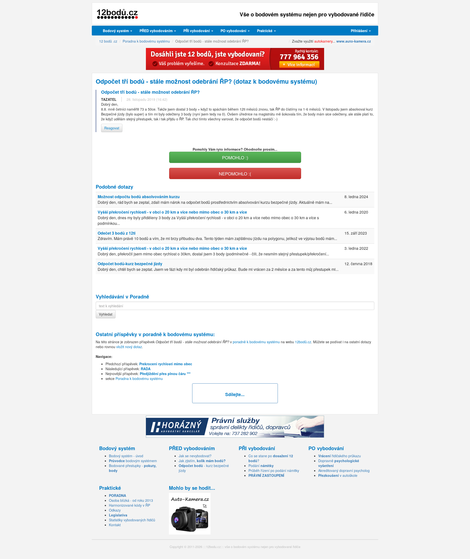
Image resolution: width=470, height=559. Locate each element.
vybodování (197, 30)
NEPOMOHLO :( (235, 173)
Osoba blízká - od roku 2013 (131, 500)
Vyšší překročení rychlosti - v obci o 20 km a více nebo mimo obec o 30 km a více (172, 212)
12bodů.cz (303, 341)
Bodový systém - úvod (126, 455)
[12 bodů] (117, 14)
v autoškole (337, 475)
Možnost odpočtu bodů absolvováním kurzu (139, 196)
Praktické (265, 30)
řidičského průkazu (339, 455)
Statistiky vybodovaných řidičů (132, 519)
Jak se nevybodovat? (195, 455)
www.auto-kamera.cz (353, 41)
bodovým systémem (133, 460)
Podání (261, 465)
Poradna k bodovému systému (139, 378)
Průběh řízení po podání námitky (273, 470)
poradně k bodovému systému (178, 334)
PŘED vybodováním (157, 30)
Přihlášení (359, 30)
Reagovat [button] (111, 127)
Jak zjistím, (202, 460)
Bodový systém (116, 30)
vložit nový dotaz (129, 346)
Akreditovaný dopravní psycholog (344, 470)
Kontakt (115, 524)
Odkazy (115, 510)
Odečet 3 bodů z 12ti (116, 233)
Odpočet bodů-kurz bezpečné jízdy (130, 263)
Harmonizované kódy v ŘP (129, 505)
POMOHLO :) (235, 157)
